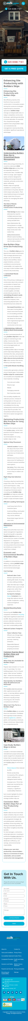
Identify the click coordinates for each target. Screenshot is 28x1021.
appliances (12, 718)
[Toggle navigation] (4, 3)
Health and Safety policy (19, 960)
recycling (21, 614)
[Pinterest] (20, 992)
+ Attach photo (14, 918)
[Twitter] (8, 992)
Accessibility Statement (7, 956)
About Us (3, 949)
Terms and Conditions (7, 952)
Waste (9, 596)
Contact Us (17, 949)
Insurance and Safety (7, 964)
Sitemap (16, 972)
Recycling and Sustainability (5, 973)
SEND (14, 923)
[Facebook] (4, 992)
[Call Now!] (14, 9)
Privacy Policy (18, 952)
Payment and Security (7, 969)
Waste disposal (11, 768)
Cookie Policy (17, 956)
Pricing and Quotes (19, 969)
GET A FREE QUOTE (14, 69)
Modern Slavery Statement (18, 964)
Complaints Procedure (7, 959)
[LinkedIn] (16, 992)
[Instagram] (12, 992)
